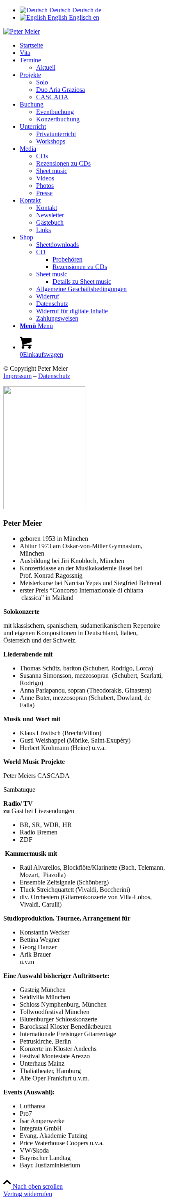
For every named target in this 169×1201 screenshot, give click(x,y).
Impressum (17, 375)
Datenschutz (54, 375)
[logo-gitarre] (21, 31)
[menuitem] (93, 45)
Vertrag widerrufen (27, 1193)
